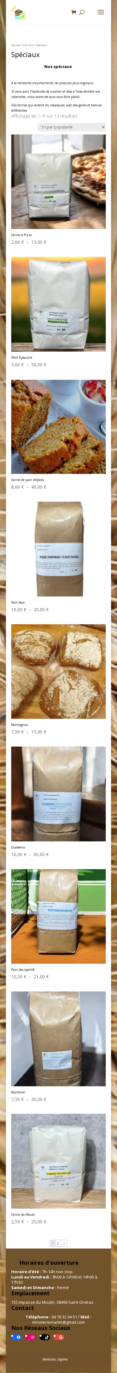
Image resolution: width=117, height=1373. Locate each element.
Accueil (16, 45)
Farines (28, 45)
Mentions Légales (55, 1359)
